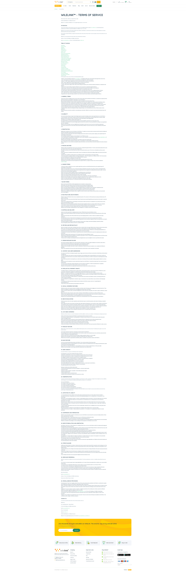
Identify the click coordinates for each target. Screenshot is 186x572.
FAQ (86, 555)
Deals (65, 5)
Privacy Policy (72, 553)
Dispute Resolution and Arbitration (67, 70)
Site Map (87, 557)
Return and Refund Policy (65, 55)
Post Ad (99, 5)
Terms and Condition (73, 555)
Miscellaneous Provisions (65, 74)
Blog (79, 5)
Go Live (86, 5)
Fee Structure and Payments (65, 53)
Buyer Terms (63, 52)
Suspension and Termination (65, 69)
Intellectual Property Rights (65, 59)
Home (70, 5)
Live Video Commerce (64, 62)
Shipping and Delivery (64, 54)
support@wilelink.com (66, 40)
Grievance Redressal (64, 73)
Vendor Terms (63, 51)
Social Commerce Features (65, 60)
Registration (63, 48)
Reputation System (64, 61)
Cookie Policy (88, 553)
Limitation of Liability (64, 68)
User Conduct (63, 66)
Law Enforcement (73, 562)
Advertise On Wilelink (89, 559)
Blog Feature (63, 65)
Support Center (72, 559)
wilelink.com (82, 40)
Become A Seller (92, 5)
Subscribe (76, 530)
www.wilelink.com (93, 27)
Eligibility (62, 47)
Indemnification (63, 67)
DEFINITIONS (63, 75)
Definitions (63, 45)
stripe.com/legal (64, 161)
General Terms (63, 46)
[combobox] (70, 2)
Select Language (120, 563)
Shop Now (74, 5)
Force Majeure (63, 72)
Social (82, 5)
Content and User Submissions (66, 58)
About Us (71, 552)
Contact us (72, 557)
